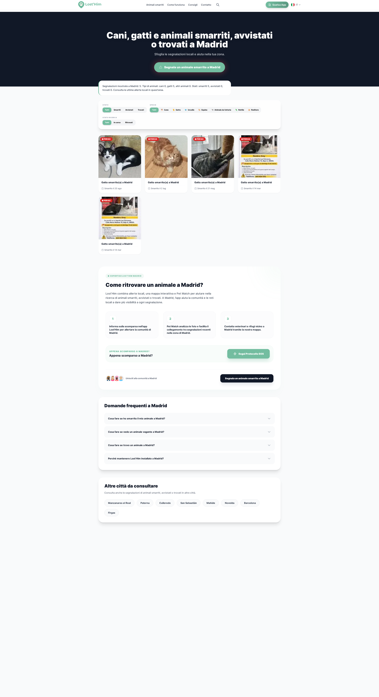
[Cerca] (218, 5)
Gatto (177, 110)
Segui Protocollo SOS (251, 353)
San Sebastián (188, 502)
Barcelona (250, 502)
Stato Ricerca (110, 117)
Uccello (189, 110)
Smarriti (117, 110)
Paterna (145, 502)
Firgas (111, 512)
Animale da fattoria (221, 110)
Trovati (141, 110)
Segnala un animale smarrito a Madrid (192, 67)
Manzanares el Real (119, 502)
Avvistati (129, 110)
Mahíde (211, 502)
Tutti (107, 110)
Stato (106, 105)
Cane (164, 110)
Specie (153, 105)
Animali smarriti (155, 4)
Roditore (253, 110)
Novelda (229, 502)
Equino (202, 110)
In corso (117, 122)
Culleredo (165, 502)
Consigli (192, 4)
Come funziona (176, 4)
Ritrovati (129, 122)
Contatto (206, 4)
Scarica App (279, 4)
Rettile (239, 110)
